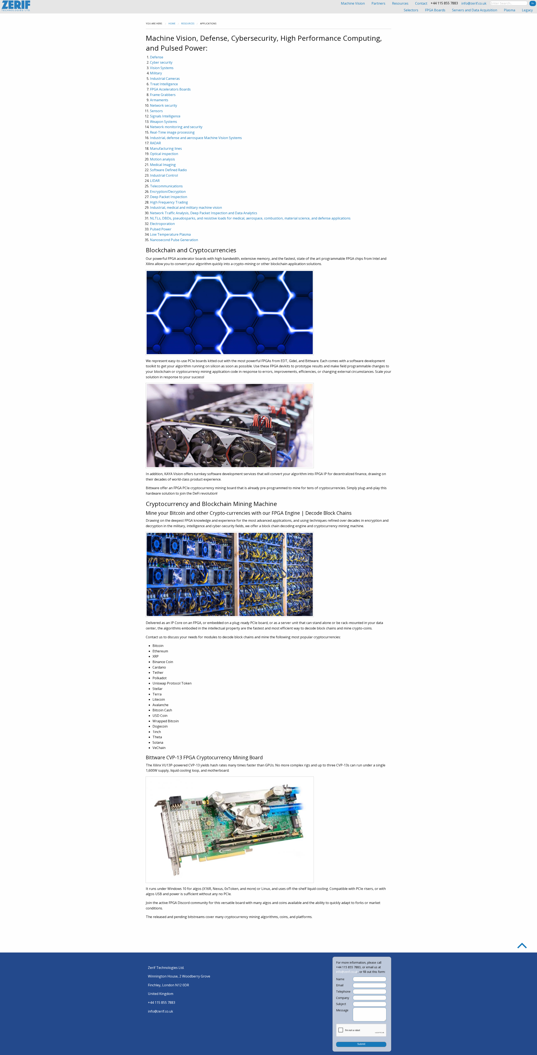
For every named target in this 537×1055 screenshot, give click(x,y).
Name (340, 979)
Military (156, 73)
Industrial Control (164, 175)
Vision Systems (161, 68)
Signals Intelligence (165, 116)
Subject (341, 1004)
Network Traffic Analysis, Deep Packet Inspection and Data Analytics (203, 213)
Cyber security (161, 62)
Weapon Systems (163, 121)
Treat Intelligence (164, 84)
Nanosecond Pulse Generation (174, 240)
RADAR (155, 143)
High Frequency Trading (169, 202)
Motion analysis (162, 159)
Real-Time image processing (172, 132)
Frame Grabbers (163, 94)
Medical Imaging (163, 164)
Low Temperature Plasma (170, 234)
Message (342, 1010)
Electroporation (162, 223)
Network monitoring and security (176, 127)
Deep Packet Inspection (168, 196)
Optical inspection (164, 153)
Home (171, 23)
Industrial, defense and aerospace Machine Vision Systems (196, 137)
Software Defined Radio (168, 170)
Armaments (159, 100)
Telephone (343, 991)
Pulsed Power (160, 229)
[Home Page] (16, 6)
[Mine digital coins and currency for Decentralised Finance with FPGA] (230, 829)
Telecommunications (166, 186)
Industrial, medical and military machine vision (186, 207)
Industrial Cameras (165, 78)
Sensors (156, 111)
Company (342, 998)
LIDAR (155, 180)
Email (339, 985)
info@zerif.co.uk (473, 3)
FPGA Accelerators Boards (170, 89)
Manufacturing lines (166, 148)
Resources (187, 23)
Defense (156, 57)
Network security (163, 105)
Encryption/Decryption (168, 191)
